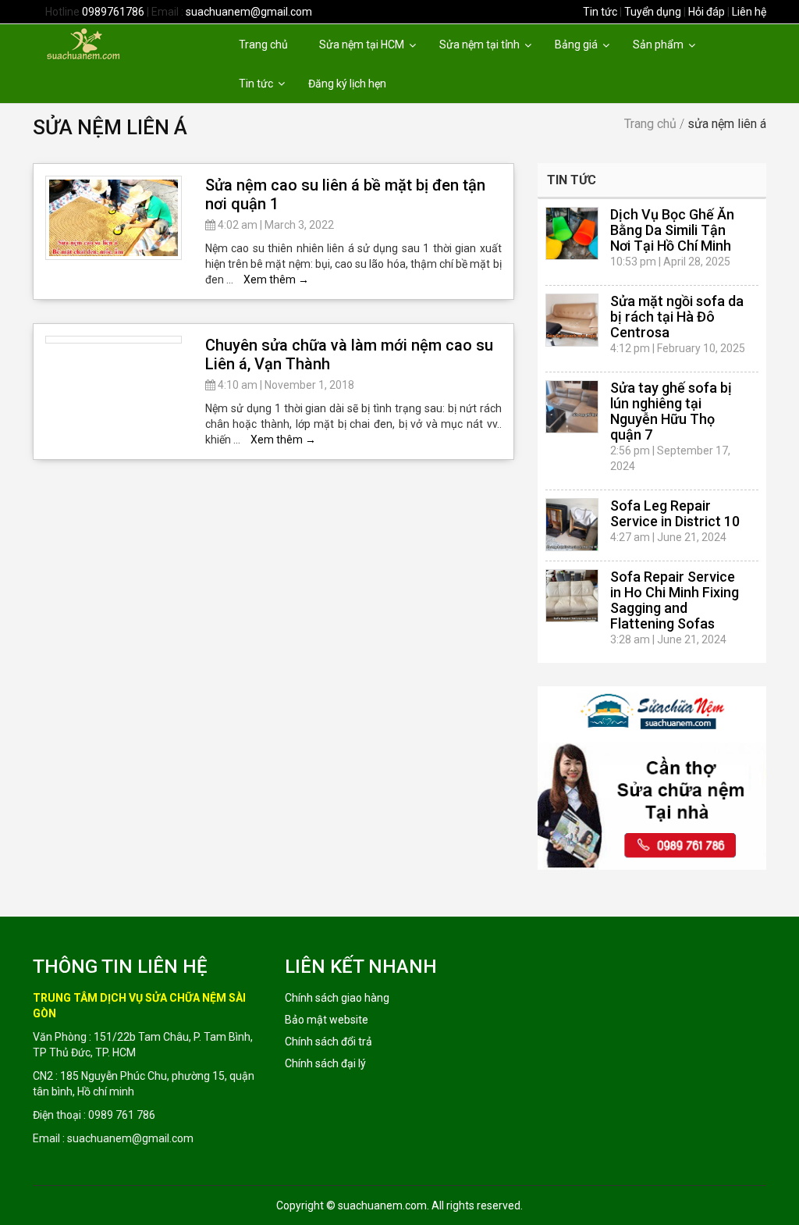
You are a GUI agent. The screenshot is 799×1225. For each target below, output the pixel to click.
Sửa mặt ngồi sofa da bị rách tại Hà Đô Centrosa (677, 316)
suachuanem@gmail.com (249, 11)
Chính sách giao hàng (337, 998)
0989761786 (113, 11)
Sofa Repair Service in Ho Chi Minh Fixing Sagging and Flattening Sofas (674, 600)
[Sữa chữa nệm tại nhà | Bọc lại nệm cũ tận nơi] (109, 43)
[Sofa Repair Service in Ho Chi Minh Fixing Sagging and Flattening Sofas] (572, 595)
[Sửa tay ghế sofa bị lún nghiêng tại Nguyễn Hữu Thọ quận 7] (572, 407)
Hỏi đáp (706, 11)
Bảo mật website (326, 1019)
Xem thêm (276, 279)
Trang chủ (650, 123)
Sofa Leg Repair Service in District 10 (675, 513)
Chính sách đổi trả (328, 1041)
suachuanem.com (382, 1205)
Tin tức (600, 11)
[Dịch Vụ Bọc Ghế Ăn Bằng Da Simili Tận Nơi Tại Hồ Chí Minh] (572, 233)
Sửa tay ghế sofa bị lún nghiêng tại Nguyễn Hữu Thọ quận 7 (671, 411)
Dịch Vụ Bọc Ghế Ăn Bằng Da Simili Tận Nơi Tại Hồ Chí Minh (672, 230)
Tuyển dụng (652, 11)
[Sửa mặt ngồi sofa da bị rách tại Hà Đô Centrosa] (572, 320)
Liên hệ (749, 11)
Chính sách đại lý (325, 1063)
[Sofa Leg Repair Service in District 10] (572, 524)
